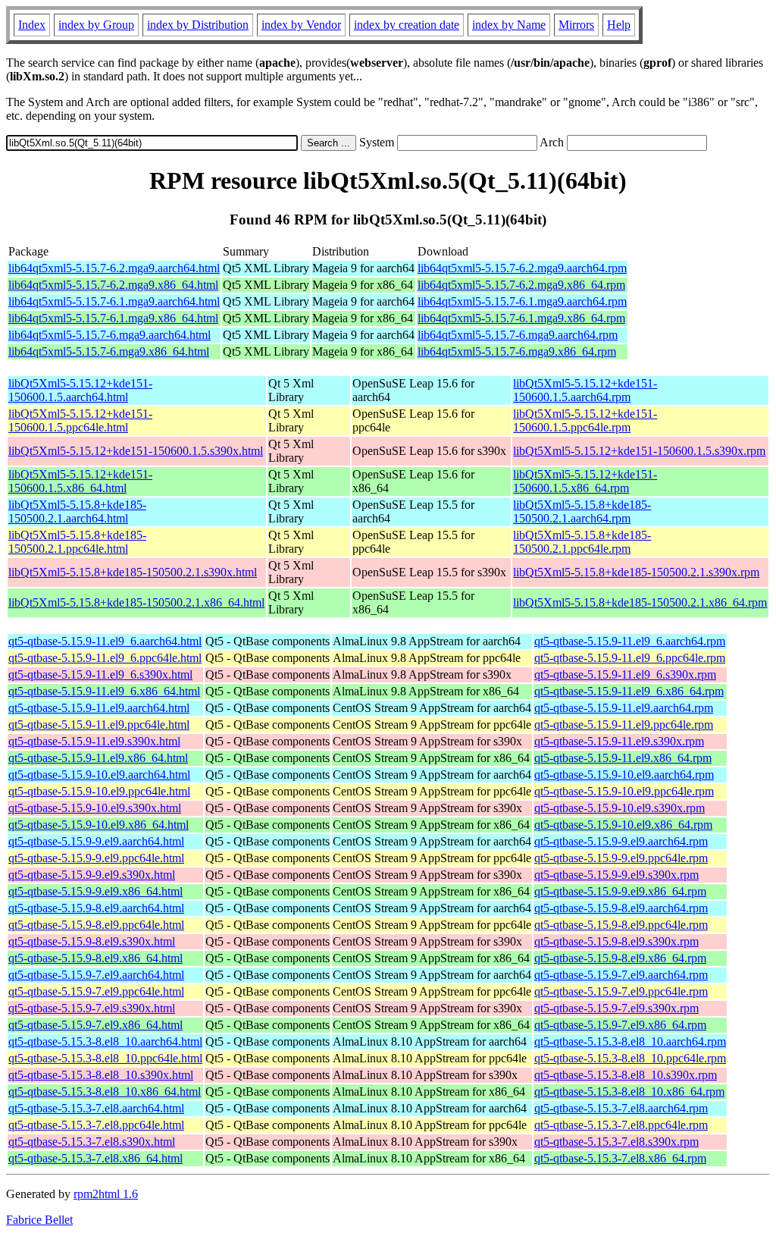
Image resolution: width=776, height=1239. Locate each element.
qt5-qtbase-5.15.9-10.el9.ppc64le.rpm (624, 791)
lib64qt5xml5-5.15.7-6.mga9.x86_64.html (108, 351)
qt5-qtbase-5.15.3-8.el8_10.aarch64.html (105, 1041)
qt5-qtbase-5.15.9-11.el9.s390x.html (94, 741)
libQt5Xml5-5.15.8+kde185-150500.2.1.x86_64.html (136, 602)
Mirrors (576, 24)
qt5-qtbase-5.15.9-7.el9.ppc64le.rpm (621, 991)
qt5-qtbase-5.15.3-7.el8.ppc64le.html (96, 1124)
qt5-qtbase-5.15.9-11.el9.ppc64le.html (98, 724)
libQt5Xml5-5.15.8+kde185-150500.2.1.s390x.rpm (636, 572)
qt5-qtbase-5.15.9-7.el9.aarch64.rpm (621, 974)
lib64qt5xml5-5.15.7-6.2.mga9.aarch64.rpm (522, 268)
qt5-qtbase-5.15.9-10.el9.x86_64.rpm (623, 824)
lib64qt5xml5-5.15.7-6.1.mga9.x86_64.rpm (521, 318)
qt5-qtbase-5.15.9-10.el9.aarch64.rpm (624, 774)
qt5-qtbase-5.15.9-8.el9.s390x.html (91, 941)
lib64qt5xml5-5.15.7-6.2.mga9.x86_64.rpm (521, 284)
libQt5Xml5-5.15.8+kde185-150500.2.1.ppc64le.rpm (582, 542)
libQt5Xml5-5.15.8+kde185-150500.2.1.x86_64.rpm (640, 602)
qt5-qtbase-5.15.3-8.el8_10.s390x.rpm (625, 1074)
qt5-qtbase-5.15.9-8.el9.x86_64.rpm (620, 958)
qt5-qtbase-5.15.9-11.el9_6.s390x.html (100, 674)
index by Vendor (301, 24)
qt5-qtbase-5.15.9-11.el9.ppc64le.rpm (623, 724)
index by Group (96, 24)
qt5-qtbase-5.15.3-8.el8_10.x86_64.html (104, 1091)
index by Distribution (198, 24)
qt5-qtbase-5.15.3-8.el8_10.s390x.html (100, 1074)
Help (618, 24)
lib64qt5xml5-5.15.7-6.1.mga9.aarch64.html (114, 301)
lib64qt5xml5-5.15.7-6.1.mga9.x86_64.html (113, 318)
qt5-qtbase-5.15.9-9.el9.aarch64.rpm (621, 841)
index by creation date (406, 24)
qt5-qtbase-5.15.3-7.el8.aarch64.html (96, 1108)
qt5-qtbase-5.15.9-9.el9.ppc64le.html (96, 858)
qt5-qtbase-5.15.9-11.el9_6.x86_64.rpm (629, 691)
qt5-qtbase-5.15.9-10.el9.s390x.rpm (619, 807)
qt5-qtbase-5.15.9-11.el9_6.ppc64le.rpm (629, 657)
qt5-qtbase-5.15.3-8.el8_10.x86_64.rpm (629, 1091)
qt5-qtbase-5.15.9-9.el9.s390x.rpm (616, 874)
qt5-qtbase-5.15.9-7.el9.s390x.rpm (616, 1008)
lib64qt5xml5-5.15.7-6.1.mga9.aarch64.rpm (522, 301)
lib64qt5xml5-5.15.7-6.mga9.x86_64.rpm (517, 351)
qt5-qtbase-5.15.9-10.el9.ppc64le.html (99, 791)
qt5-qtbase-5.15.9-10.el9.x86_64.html (98, 824)
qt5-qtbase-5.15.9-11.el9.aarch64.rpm (623, 707)
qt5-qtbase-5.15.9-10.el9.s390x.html (94, 807)
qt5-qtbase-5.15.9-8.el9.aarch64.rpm (621, 908)
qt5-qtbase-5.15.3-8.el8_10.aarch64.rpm (630, 1041)
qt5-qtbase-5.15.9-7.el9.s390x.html (91, 1008)
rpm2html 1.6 (106, 1193)
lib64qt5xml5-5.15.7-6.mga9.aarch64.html (109, 334)
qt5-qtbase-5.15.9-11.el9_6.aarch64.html (105, 641)
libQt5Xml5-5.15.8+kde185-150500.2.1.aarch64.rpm (582, 511)
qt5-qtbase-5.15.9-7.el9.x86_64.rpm (620, 1024)
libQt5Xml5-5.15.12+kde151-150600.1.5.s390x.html (135, 450)
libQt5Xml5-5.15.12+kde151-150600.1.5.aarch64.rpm (585, 390)
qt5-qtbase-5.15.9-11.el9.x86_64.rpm (623, 757)
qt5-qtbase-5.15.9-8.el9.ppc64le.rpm (621, 924)
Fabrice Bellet (39, 1219)
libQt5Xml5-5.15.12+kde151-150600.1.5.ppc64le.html (80, 420)
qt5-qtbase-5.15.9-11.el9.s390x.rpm (619, 741)
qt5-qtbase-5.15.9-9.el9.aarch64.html (96, 841)
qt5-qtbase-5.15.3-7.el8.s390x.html (91, 1141)
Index (31, 24)
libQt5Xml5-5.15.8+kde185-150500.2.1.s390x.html (132, 572)
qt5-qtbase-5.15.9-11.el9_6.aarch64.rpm (629, 641)
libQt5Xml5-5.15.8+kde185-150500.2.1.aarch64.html (77, 511)
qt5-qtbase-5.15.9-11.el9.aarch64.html (98, 707)
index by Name (509, 24)
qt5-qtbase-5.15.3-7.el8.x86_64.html (95, 1158)
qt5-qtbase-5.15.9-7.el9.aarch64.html (96, 974)
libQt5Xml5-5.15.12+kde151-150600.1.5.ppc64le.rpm (585, 420)
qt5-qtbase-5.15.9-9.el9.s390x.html (91, 874)
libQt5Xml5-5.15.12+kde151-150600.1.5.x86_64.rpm (585, 481)
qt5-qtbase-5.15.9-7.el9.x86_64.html (95, 1024)
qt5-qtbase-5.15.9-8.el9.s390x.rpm (616, 941)
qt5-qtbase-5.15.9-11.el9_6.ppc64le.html (105, 657)
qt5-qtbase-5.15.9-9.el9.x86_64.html (95, 891)
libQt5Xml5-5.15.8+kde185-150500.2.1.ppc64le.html (77, 542)
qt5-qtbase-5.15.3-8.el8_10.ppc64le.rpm (630, 1058)
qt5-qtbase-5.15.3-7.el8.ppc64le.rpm (621, 1124)
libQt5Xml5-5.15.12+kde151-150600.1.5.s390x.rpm (639, 450)
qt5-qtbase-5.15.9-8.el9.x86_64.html (95, 958)
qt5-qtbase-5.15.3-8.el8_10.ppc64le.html (105, 1058)
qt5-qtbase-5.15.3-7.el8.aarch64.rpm (621, 1108)
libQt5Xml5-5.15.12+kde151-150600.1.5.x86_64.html (80, 481)
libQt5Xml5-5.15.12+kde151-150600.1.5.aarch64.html (80, 390)
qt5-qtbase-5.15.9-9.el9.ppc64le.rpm (621, 858)
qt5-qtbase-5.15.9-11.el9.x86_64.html (98, 757)
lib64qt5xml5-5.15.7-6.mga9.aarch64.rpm (518, 334)
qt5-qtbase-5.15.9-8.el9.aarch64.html (96, 908)
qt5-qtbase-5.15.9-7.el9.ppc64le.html (96, 991)
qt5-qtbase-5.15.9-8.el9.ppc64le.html (96, 924)
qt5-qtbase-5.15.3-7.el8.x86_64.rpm (620, 1158)
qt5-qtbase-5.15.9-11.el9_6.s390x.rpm (625, 674)
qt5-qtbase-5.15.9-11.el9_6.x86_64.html (104, 691)
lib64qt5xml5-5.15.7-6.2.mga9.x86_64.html (113, 284)
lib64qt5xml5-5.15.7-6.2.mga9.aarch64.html (114, 268)
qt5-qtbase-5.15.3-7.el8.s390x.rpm (616, 1141)
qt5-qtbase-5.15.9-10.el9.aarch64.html (99, 774)
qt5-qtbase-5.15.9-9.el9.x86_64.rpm (620, 891)
